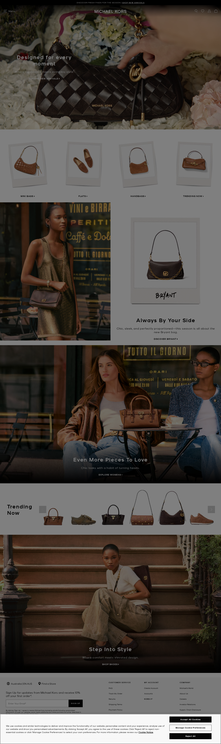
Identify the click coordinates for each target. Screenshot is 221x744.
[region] (110, 729)
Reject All (191, 736)
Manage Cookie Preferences (190, 727)
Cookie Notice (145, 732)
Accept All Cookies (190, 719)
